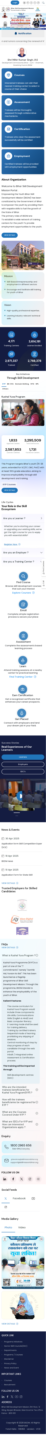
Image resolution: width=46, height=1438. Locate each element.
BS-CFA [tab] (10, 384)
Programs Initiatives (13, 1341)
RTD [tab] (32, 384)
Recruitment (9, 1384)
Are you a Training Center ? (18, 561)
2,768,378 (34, 361)
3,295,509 (32, 440)
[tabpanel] (23, 444)
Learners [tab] (23, 757)
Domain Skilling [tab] (22, 384)
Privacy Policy (10, 1363)
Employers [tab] (23, 764)
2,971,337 (11, 361)
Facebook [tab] (19, 1198)
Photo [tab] (8, 1227)
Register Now (11, 544)
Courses (8, 1380)
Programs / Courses (13, 1354)
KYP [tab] (3, 384)
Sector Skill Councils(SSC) (15, 1346)
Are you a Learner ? (14, 518)
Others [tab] (5, 389)
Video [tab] (22, 1227)
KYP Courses (9, 484)
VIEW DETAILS (9, 490)
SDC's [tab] (22, 771)
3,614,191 (34, 341)
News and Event (11, 1368)
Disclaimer (9, 1359)
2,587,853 (13, 449)
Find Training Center (21, 676)
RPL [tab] (37, 384)
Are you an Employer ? (16, 552)
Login (15, 2)
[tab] (6, 1198)
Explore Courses (22, 592)
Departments (10, 1350)
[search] (43, 3)
